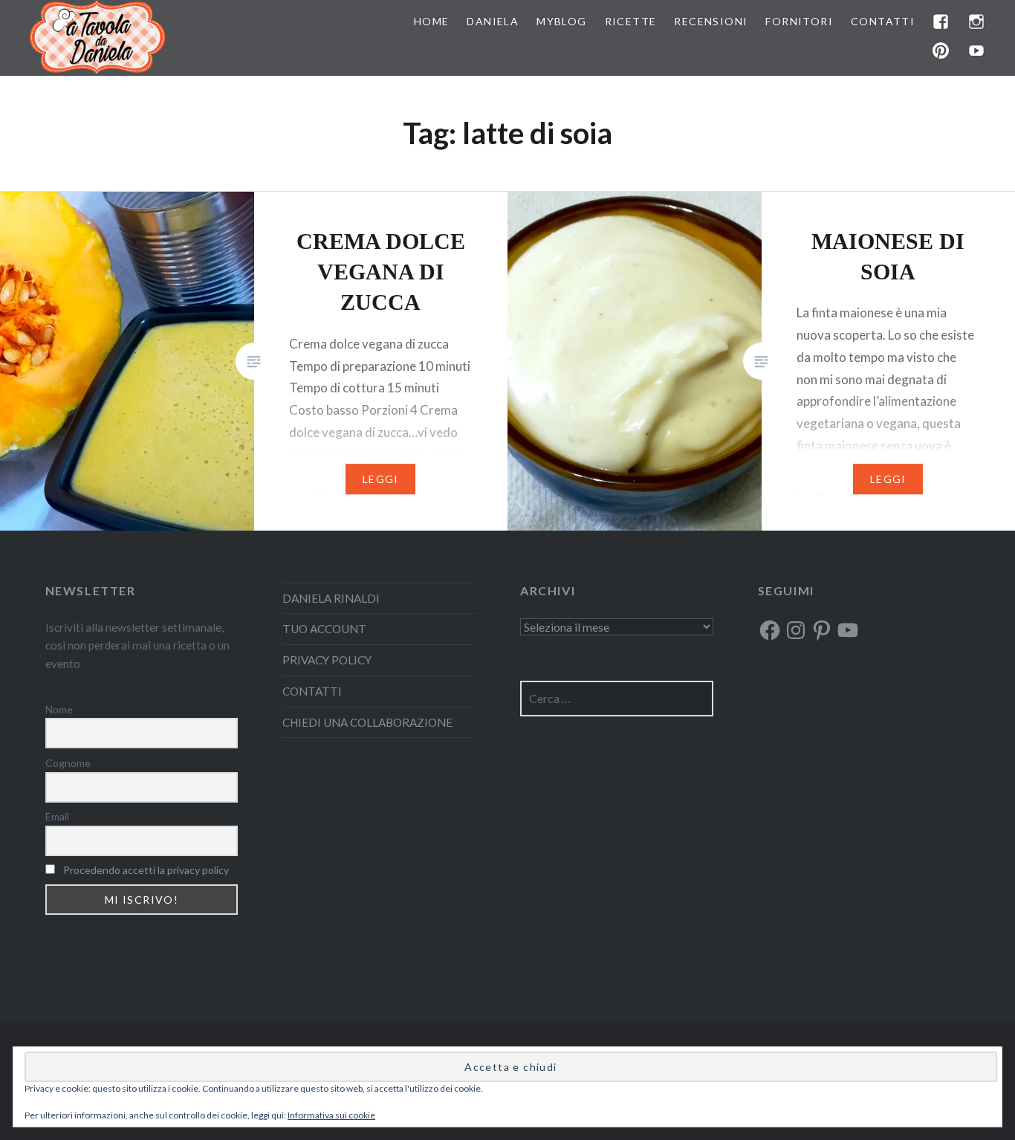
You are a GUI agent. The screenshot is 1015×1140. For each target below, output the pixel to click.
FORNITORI (799, 21)
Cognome (68, 763)
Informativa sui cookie (331, 1115)
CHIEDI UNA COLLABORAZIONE (367, 722)
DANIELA (493, 21)
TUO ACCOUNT (324, 628)
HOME (432, 21)
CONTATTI (883, 21)
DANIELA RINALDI (331, 598)
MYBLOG (561, 21)
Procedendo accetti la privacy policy (146, 870)
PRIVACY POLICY (327, 660)
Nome (59, 709)
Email (57, 816)
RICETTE (631, 21)
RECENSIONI (711, 21)
